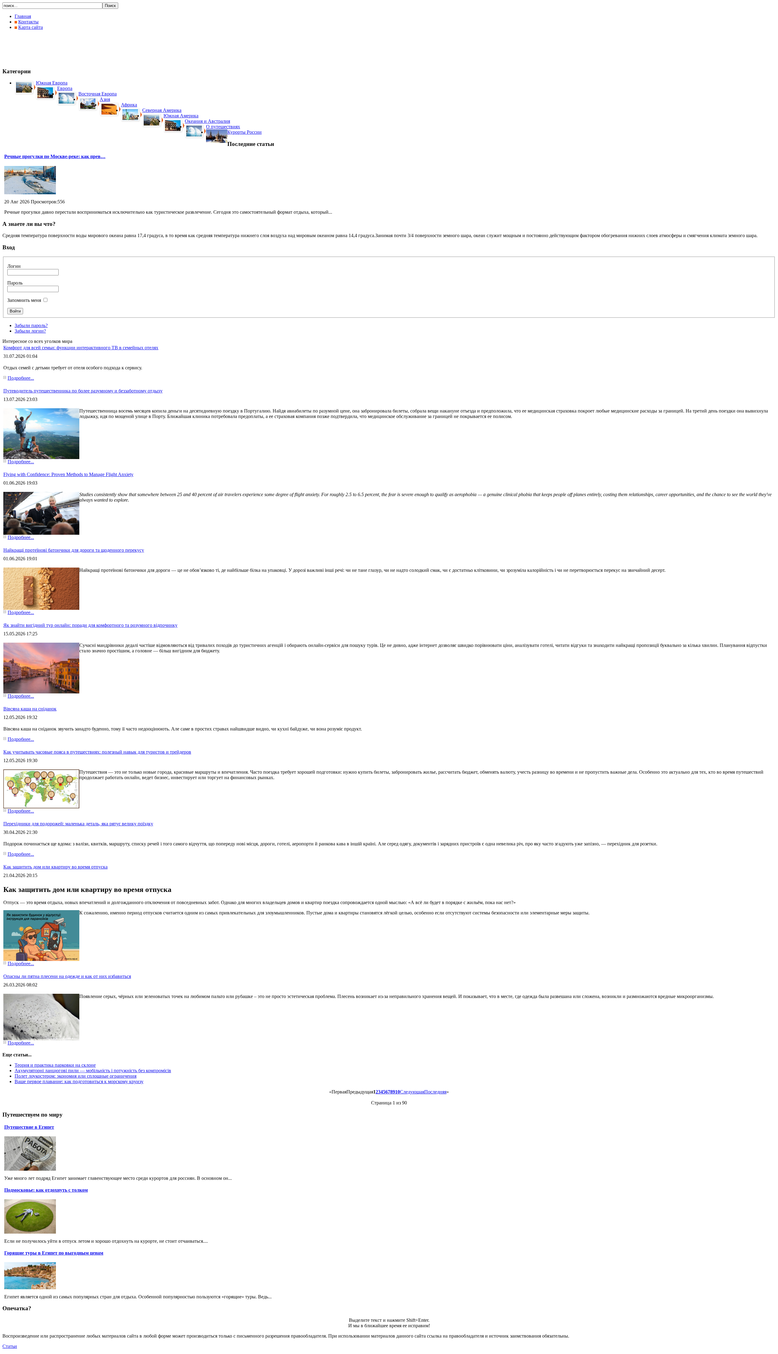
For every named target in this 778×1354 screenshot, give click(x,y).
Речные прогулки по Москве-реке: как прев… (54, 156)
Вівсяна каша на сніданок (30, 708)
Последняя (435, 1091)
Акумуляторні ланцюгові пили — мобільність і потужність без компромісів (93, 1070)
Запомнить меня (24, 300)
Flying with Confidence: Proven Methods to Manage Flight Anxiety (68, 474)
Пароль (14, 282)
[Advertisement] (113, 48)
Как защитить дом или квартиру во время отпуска (55, 866)
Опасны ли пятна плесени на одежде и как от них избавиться (67, 976)
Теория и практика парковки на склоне (55, 1065)
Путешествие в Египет (29, 1127)
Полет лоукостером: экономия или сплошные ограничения (75, 1076)
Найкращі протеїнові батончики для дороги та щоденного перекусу (73, 550)
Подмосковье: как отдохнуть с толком (46, 1190)
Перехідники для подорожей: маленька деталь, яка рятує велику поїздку (78, 823)
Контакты (28, 21)
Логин (14, 266)
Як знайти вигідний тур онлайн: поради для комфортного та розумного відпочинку (90, 625)
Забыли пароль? (31, 325)
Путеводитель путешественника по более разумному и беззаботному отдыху (83, 390)
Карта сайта (30, 27)
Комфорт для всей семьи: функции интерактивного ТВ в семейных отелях (80, 347)
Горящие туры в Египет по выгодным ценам (53, 1253)
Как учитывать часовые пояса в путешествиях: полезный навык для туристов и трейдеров (97, 752)
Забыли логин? (30, 330)
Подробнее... (21, 378)
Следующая (412, 1091)
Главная (23, 16)
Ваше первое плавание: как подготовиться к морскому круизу (79, 1081)
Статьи (9, 1346)
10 (397, 1091)
